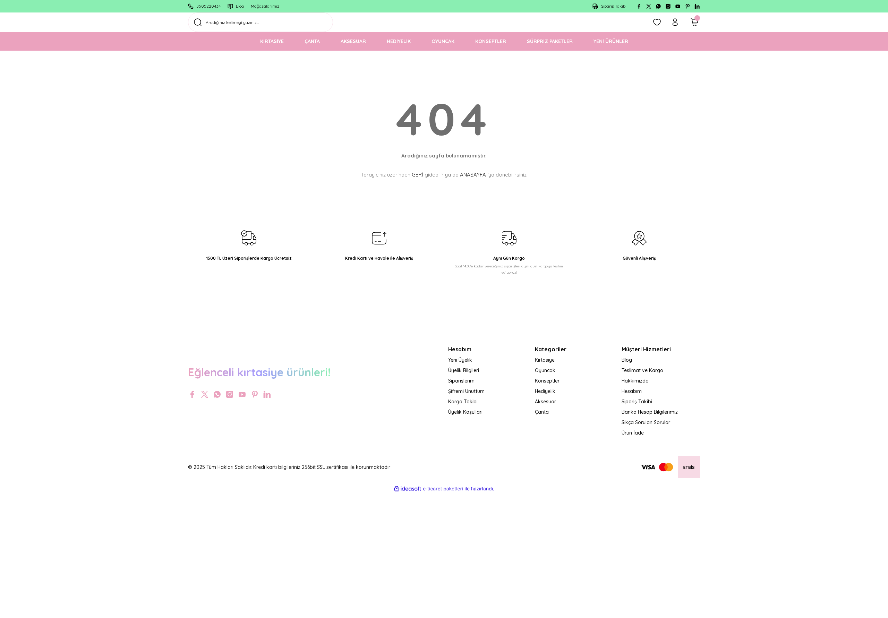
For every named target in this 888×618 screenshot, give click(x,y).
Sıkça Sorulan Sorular (646, 422)
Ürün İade (633, 433)
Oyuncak (545, 370)
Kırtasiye (545, 360)
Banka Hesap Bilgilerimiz (650, 412)
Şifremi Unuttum (466, 391)
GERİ (417, 174)
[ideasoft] (407, 489)
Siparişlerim (461, 381)
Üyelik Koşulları (465, 412)
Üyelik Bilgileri (463, 370)
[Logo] (314, 348)
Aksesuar (545, 401)
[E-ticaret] (443, 489)
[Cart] (694, 22)
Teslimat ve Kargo (642, 370)
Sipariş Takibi (637, 401)
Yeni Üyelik (460, 360)
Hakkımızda (635, 381)
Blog (627, 360)
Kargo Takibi (463, 401)
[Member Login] (675, 22)
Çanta (542, 412)
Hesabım (632, 391)
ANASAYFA (473, 174)
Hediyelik (545, 391)
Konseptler (547, 381)
